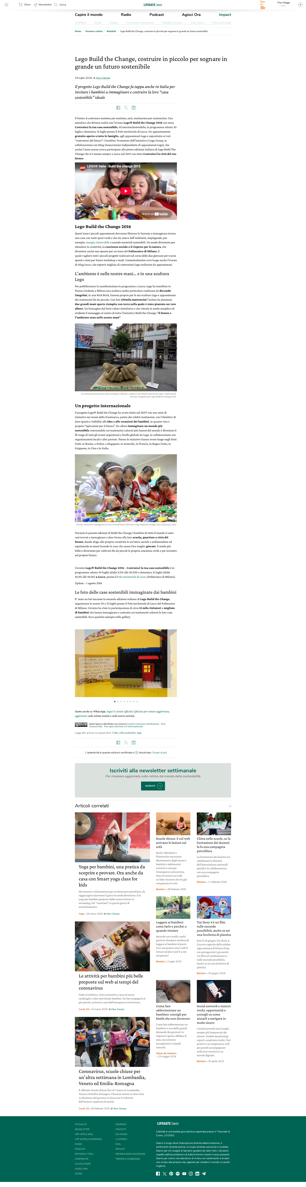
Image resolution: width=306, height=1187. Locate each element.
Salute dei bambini (166, 1053)
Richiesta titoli (84, 1153)
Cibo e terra (197, 23)
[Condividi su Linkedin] (133, 108)
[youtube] (184, 1174)
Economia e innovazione (140, 23)
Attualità (81, 1124)
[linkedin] (197, 1174)
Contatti (121, 1129)
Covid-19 (84, 1009)
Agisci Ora (191, 14)
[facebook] (158, 1174)
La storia (121, 1139)
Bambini (160, 889)
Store (27, 4)
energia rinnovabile (97, 242)
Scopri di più (160, 752)
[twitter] (165, 1174)
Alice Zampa (103, 78)
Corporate (81, 1158)
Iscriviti (150, 785)
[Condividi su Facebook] (118, 108)
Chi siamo (121, 1134)
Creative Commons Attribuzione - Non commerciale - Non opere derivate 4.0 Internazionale (127, 725)
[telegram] (204, 1174)
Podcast (156, 14)
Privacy (120, 1149)
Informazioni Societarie (130, 1153)
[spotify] (178, 1174)
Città (114, 733)
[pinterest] (171, 1174)
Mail (118, 1144)
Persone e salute (222, 23)
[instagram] (191, 1174)
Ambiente (80, 23)
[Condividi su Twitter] (126, 108)
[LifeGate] (153, 5)
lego (139, 733)
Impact (225, 14)
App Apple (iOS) (84, 1134)
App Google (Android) (88, 1139)
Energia (113, 23)
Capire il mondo (89, 14)
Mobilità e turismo (172, 23)
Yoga (81, 913)
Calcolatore (83, 1163)
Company (121, 1124)
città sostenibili (127, 733)
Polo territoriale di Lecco (131, 576)
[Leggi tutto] (229, 806)
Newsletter (45, 4)
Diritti (98, 23)
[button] (172, 663)
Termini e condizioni (128, 1158)
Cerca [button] (62, 5)
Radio (126, 14)
